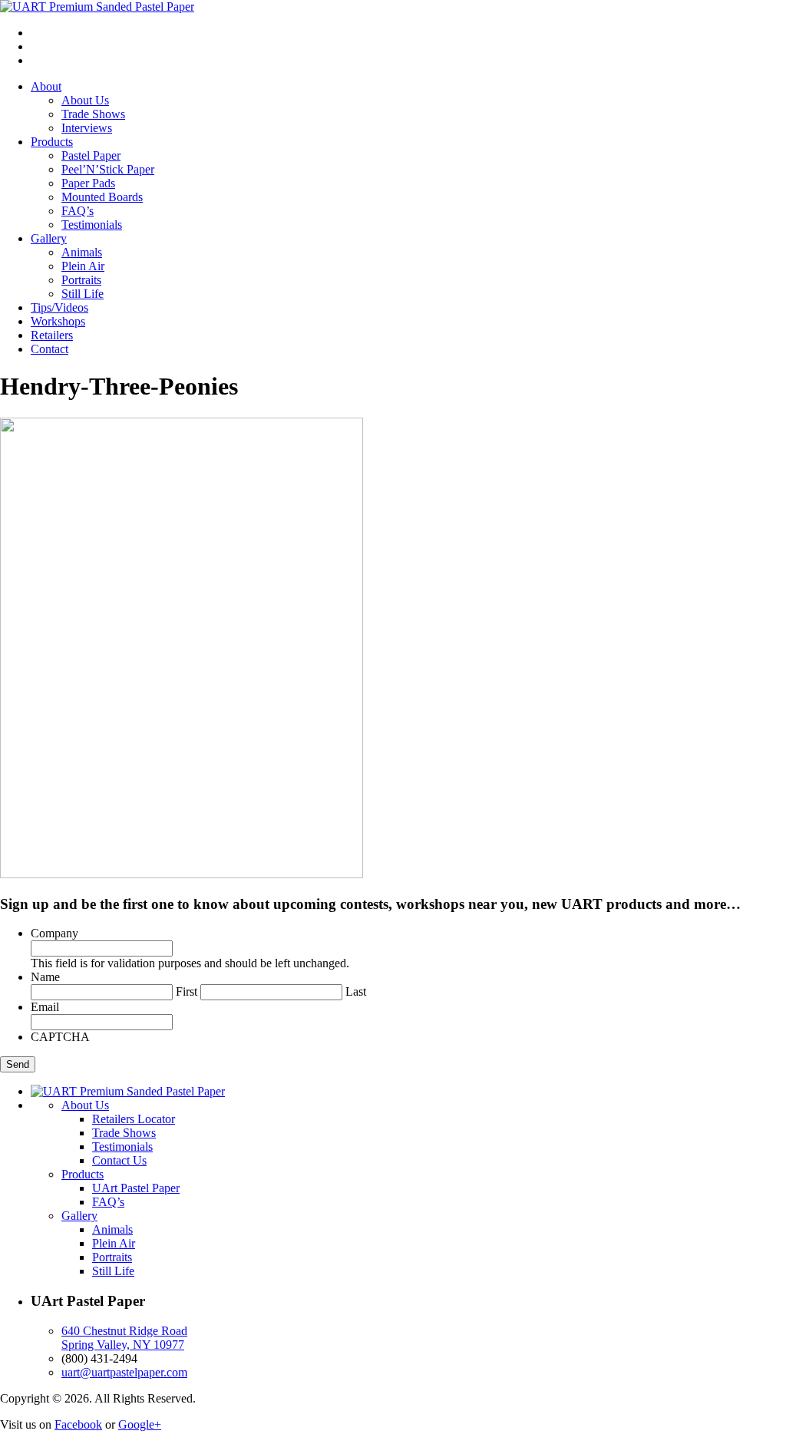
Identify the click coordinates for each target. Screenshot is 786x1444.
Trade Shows (93, 114)
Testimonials (91, 224)
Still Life (82, 293)
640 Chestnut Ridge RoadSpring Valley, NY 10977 (124, 1337)
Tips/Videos (59, 307)
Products (52, 141)
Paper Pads (88, 183)
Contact (49, 348)
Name (45, 976)
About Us (85, 100)
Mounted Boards (102, 196)
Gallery (49, 238)
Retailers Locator (133, 1118)
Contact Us (119, 1160)
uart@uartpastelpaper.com (124, 1372)
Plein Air (82, 266)
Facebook (78, 1424)
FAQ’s (77, 210)
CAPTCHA (60, 1036)
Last (355, 991)
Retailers (52, 335)
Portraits (81, 279)
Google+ (139, 1424)
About (46, 86)
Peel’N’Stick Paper (107, 169)
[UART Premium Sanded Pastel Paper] (97, 6)
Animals (81, 252)
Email (45, 1006)
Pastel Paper (91, 155)
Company (54, 933)
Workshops (58, 321)
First (186, 991)
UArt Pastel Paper (136, 1188)
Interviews (86, 127)
